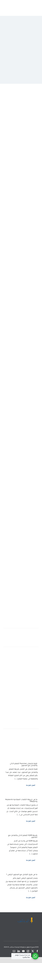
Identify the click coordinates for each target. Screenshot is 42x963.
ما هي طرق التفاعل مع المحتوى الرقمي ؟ (21, 875)
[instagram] (28, 951)
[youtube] (23, 951)
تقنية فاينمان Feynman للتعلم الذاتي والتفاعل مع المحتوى (23, 765)
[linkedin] (19, 951)
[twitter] (33, 951)
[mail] (14, 951)
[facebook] (37, 951)
